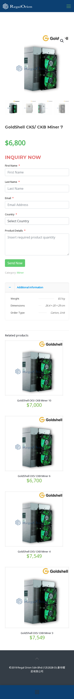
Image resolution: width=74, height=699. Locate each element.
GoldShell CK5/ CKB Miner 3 (37, 633)
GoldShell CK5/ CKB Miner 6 (34, 476)
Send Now (14, 263)
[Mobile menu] (68, 6)
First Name (11, 165)
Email (8, 198)
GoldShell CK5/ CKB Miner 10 (34, 400)
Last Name (11, 182)
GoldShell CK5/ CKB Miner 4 (34, 551)
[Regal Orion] (17, 6)
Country (9, 214)
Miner (20, 272)
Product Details (14, 230)
